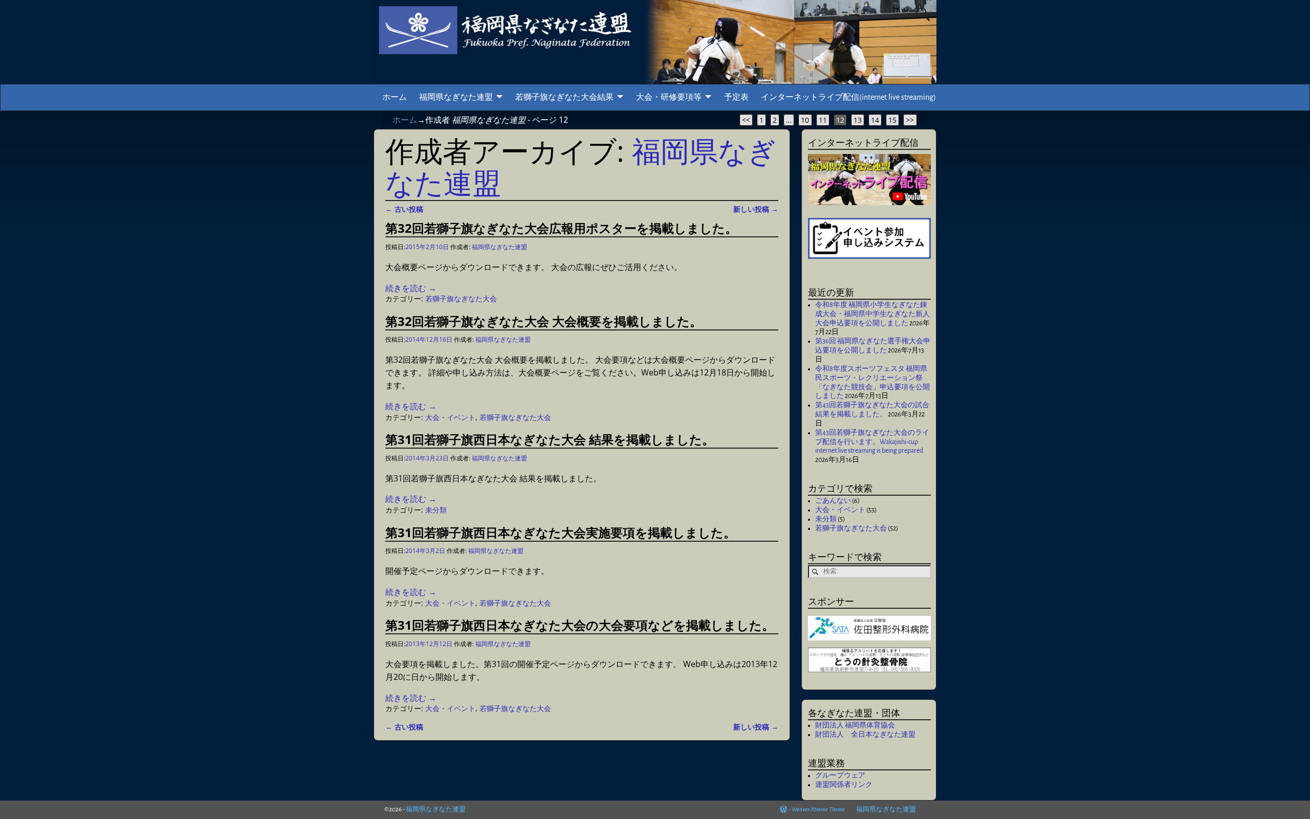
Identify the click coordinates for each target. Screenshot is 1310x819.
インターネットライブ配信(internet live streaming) (848, 97)
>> (910, 120)
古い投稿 (404, 209)
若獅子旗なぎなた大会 (461, 298)
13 (858, 120)
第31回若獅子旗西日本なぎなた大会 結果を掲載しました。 (549, 439)
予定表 (736, 97)
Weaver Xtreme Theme (818, 809)
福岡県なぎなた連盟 (456, 97)
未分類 (436, 510)
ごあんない (833, 500)
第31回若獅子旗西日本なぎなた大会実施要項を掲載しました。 (560, 532)
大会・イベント (450, 417)
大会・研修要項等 (669, 97)
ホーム (394, 97)
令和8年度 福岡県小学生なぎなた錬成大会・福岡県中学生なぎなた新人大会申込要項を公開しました (872, 314)
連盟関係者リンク (843, 784)
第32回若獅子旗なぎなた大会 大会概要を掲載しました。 (543, 321)
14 (875, 120)
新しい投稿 (755, 209)
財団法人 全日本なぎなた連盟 (865, 734)
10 (805, 120)
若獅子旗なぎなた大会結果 (564, 97)
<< (746, 120)
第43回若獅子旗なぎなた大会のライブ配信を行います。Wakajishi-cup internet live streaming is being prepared (872, 442)
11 (823, 120)
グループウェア (840, 775)
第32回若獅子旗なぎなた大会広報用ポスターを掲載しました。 (561, 227)
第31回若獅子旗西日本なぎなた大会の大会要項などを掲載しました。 (579, 624)
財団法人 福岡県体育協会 (855, 725)
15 (892, 120)
